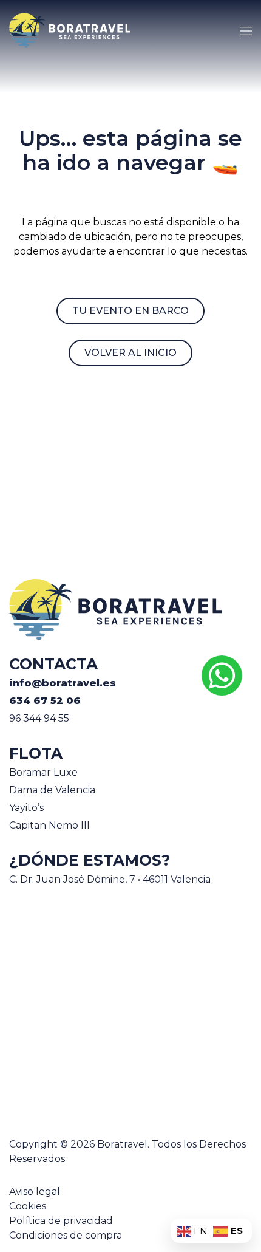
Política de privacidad (61, 1220)
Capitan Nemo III (49, 825)
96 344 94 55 (39, 718)
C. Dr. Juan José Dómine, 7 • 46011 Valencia (110, 879)
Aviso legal (34, 1191)
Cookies (27, 1206)
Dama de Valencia (52, 790)
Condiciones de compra (65, 1235)
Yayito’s (26, 807)
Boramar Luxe (43, 772)
